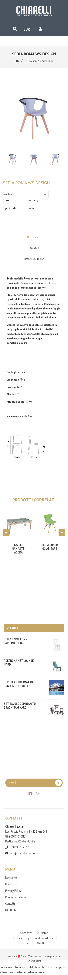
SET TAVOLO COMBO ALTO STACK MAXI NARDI (20, 705)
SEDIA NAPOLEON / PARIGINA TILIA (15, 641)
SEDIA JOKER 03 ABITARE (50, 546)
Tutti (16, 61)
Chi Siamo (11, 884)
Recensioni (34, 247)
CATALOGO (11, 910)
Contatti (10, 903)
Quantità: (7, 194)
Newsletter (11, 877)
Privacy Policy (13, 891)
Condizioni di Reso (15, 897)
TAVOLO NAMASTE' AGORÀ (18, 548)
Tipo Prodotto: (12, 208)
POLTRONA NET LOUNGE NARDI (19, 662)
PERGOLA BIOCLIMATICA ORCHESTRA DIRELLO (19, 684)
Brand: (7, 200)
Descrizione (33, 237)
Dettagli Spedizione (34, 258)
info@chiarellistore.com (23, 853)
